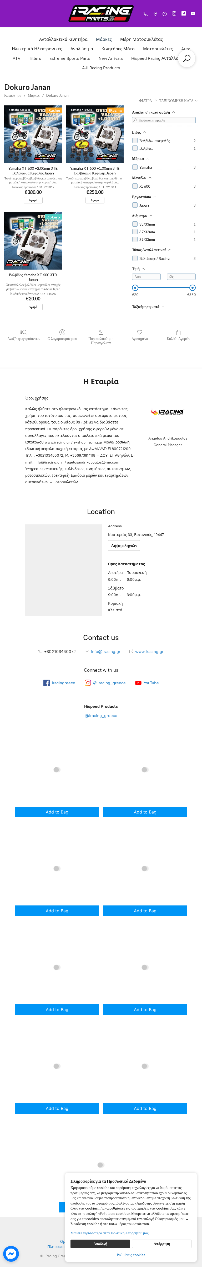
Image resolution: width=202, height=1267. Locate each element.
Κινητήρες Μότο (118, 48)
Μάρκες (104, 39)
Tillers (35, 58)
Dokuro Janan (57, 95)
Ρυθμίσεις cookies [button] (131, 1255)
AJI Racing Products (101, 67)
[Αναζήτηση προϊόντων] (186, 58)
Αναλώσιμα (81, 48)
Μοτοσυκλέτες (158, 48)
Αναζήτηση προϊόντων (23, 338)
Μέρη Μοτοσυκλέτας (141, 39)
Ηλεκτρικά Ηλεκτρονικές (37, 48)
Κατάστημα (12, 95)
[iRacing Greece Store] (101, 13)
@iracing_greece (101, 715)
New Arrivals (111, 58)
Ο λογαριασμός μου (62, 338)
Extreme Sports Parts (69, 58)
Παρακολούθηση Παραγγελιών (100, 340)
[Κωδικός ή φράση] (135, 120)
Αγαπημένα (140, 338)
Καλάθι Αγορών (178, 338)
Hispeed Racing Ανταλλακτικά (160, 58)
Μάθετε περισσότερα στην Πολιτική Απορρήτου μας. (109, 1233)
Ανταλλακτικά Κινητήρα (63, 39)
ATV (17, 58)
